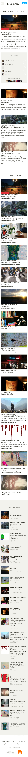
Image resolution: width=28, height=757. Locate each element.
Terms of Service (22, 741)
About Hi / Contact (6, 741)
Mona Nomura (5, 102)
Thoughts (10, 31)
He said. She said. (7, 100)
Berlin (3, 36)
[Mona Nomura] (11, 81)
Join (24, 3)
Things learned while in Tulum (11, 153)
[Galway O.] (7, 81)
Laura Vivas (7, 74)
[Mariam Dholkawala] (15, 81)
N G (5, 68)
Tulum (3, 157)
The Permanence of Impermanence (12, 127)
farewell (16, 31)
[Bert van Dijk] (13, 81)
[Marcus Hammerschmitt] (9, 81)
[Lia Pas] (19, 81)
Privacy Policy (14, 741)
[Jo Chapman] (21, 81)
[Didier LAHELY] (17, 81)
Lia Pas (3, 155)
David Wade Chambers (9, 61)
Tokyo (3, 104)
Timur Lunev (7, 71)
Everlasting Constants (8, 33)
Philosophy (4, 31)
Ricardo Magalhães (6, 34)
